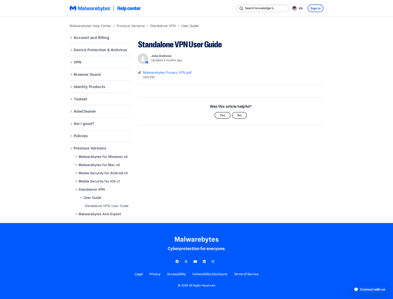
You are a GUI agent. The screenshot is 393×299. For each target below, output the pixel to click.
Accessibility (176, 274)
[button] (100, 37)
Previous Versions (131, 26)
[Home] (106, 8)
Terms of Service (246, 274)
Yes (222, 115)
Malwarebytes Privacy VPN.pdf (167, 72)
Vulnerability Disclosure (209, 274)
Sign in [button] (316, 8)
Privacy (154, 274)
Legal (139, 274)
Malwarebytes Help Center (90, 26)
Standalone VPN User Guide (106, 206)
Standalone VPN (163, 26)
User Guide (190, 26)
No (239, 115)
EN (301, 8)
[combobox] (298, 8)
